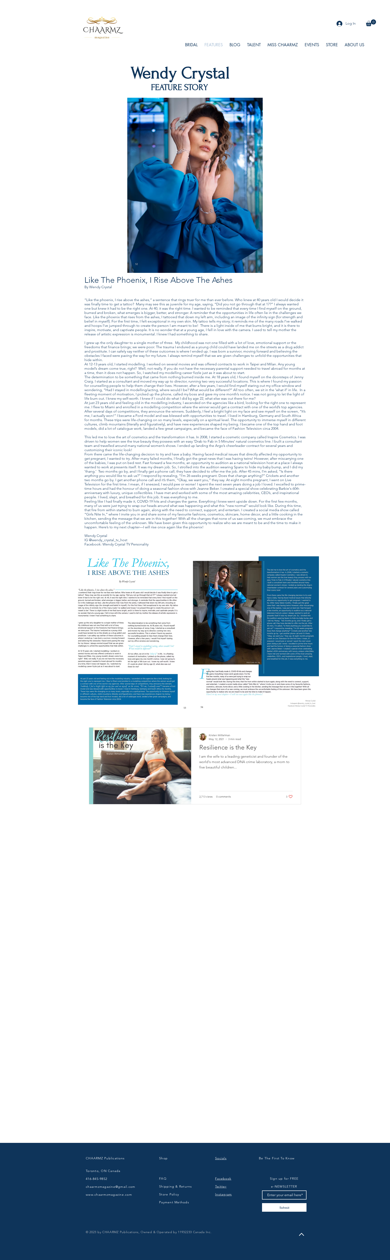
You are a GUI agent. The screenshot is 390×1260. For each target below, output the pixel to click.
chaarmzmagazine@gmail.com (110, 1187)
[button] (371, 22)
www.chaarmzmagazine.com (109, 1195)
